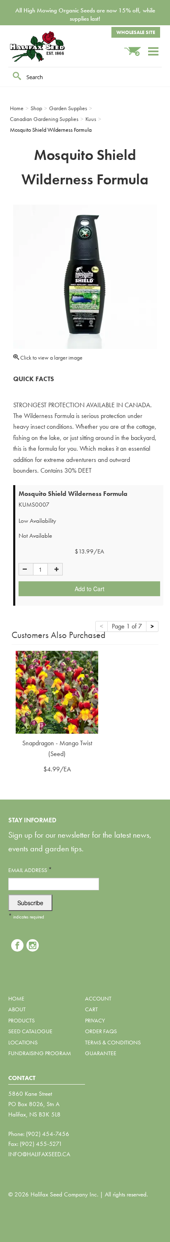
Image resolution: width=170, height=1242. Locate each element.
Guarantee (100, 1053)
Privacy (95, 1020)
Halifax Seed (49, 46)
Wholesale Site (135, 32)
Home (16, 998)
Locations (23, 1042)
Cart (91, 1009)
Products (21, 1020)
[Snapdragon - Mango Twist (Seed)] (57, 691)
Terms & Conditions (113, 1042)
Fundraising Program (39, 1053)
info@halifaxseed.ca (39, 1154)
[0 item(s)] (136, 47)
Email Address (30, 869)
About (17, 1009)
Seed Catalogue (30, 1031)
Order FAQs (101, 1031)
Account (98, 998)
